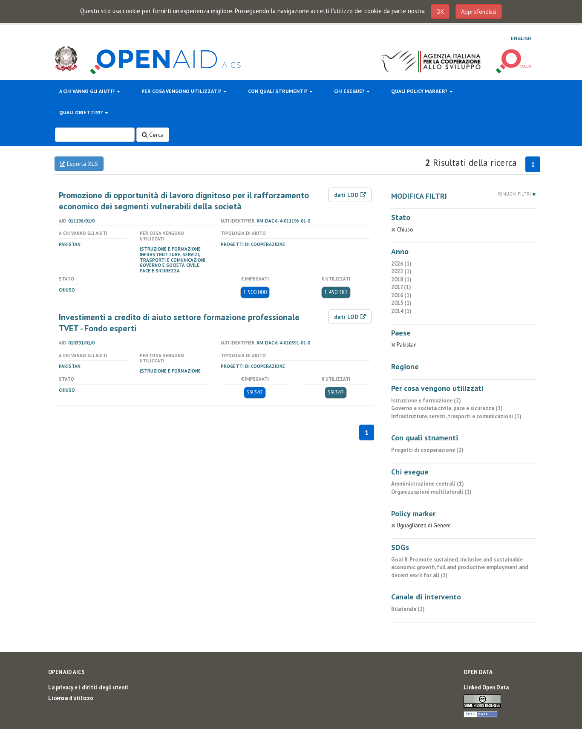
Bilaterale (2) (408, 609)
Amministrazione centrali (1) (427, 483)
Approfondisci (478, 11)
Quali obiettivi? (81, 112)
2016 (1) (401, 295)
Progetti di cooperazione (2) (427, 450)
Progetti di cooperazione (253, 244)
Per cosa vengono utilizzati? (181, 91)
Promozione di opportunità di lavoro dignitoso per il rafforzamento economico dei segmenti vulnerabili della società (184, 201)
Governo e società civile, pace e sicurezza (170, 268)
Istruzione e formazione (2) (426, 400)
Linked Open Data (486, 687)
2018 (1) (401, 279)
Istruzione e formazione (170, 249)
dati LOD (347, 195)
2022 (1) (401, 271)
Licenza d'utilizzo (70, 698)
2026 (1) (401, 263)
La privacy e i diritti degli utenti (88, 687)
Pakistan (70, 244)
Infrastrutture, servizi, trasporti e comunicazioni (172, 257)
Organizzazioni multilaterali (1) (431, 491)
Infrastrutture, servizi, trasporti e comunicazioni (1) (456, 416)
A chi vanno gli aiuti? (87, 91)
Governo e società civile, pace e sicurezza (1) (447, 408)
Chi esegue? (350, 91)
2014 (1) (401, 311)
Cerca (155, 135)
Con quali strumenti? (278, 91)
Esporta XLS (81, 164)
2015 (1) (401, 303)
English (521, 38)
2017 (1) (401, 287)
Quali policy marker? (420, 91)
